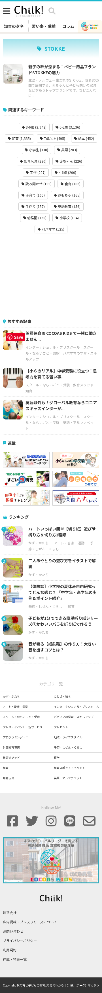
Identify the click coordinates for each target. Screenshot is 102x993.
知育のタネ (14, 26)
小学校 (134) (69, 217)
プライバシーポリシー (20, 940)
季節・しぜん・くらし (45, 606)
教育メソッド (83, 384)
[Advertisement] (51, 275)
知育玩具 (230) (34, 161)
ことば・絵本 (62, 696)
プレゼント (61, 727)
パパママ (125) (52, 229)
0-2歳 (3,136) (69, 127)
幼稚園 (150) (36, 217)
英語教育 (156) (68, 206)
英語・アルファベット (68, 778)
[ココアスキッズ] (90, 26)
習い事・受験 (44, 26)
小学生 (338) (38, 149)
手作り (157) (35, 206)
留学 (57, 757)
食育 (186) (72, 183)
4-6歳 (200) (67, 172)
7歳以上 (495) (54, 138)
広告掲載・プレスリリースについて (30, 921)
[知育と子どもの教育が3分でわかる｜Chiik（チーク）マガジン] (28, 10)
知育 (29, 390)
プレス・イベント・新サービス (22, 727)
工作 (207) (37, 172)
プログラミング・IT (15, 737)
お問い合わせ (13, 931)
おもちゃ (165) (68, 195)
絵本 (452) (85, 138)
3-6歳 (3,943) (35, 127)
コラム (68, 26)
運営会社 (9, 912)
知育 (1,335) (21, 138)
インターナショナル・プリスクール (53, 347)
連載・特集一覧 (15, 959)
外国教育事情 (11, 747)
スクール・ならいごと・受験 (48, 384)
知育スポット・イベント (69, 768)
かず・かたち (38, 542)
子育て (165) (35, 195)
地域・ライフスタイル (68, 737)
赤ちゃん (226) (70, 161)
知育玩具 (8, 778)
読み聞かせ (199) (38, 183)
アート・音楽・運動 (69, 542)
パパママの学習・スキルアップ (74, 717)
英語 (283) (68, 149)
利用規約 (9, 949)
